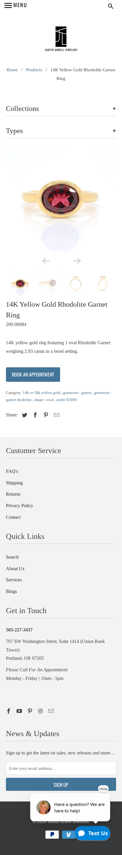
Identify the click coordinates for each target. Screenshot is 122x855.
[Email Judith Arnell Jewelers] (51, 711)
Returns (13, 494)
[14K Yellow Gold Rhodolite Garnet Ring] (60, 200)
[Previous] (45, 260)
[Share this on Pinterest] (45, 415)
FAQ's (12, 471)
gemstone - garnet (77, 392)
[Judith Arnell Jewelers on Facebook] (9, 711)
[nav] (15, 6)
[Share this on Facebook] (34, 415)
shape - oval (44, 399)
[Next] (76, 260)
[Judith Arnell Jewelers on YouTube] (20, 711)
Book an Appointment (33, 374)
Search (12, 557)
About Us (15, 568)
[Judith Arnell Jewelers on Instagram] (41, 711)
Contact (13, 517)
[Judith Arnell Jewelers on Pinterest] (30, 711)
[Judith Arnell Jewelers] (61, 39)
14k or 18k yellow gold (42, 392)
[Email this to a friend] (55, 415)
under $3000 (66, 399)
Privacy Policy (19, 505)
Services (14, 579)
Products (34, 69)
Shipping (14, 482)
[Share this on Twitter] (23, 415)
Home (12, 69)
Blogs (11, 591)
